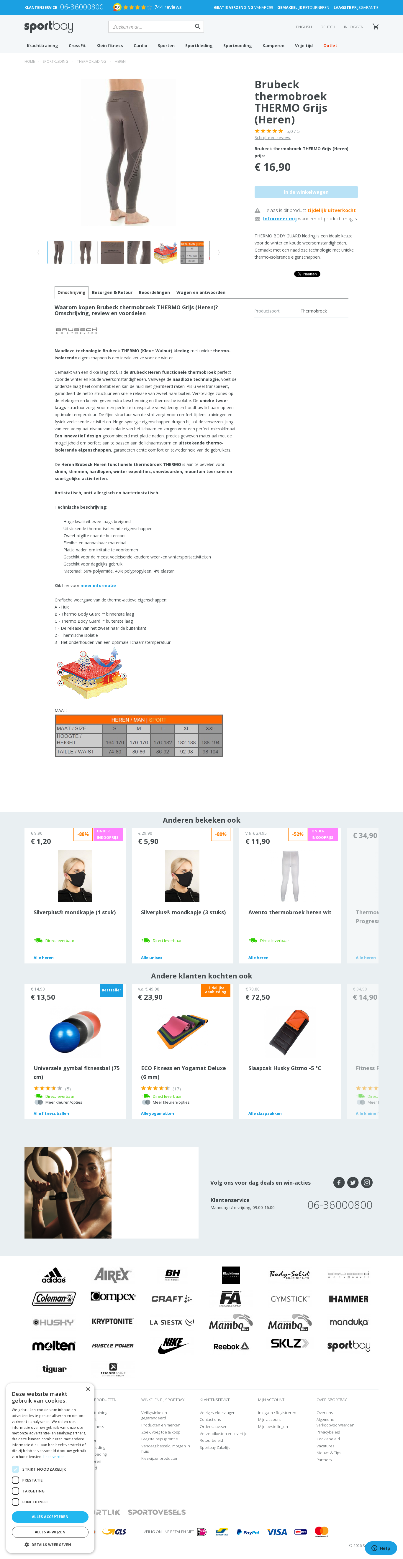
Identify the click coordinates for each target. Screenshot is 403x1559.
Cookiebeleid (328, 1438)
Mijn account (269, 1419)
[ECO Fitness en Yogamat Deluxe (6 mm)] (182, 1031)
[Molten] (54, 1345)
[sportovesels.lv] (156, 1513)
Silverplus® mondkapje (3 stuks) (183, 912)
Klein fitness (109, 45)
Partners (324, 1459)
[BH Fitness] (172, 1275)
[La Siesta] (172, 1322)
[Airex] (113, 1275)
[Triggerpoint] (113, 1369)
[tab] (112, 292)
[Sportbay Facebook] (339, 1182)
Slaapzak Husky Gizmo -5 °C (284, 1068)
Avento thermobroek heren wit (290, 912)
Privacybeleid (328, 1432)
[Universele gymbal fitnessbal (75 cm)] (75, 1031)
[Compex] (113, 1296)
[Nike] (172, 1345)
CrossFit (77, 45)
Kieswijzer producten (159, 1458)
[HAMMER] (349, 1298)
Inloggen (353, 26)
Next (363, 895)
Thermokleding (91, 61)
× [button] (88, 1389)
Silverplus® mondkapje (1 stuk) (75, 912)
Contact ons (210, 1419)
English (304, 26)
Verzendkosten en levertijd (224, 1433)
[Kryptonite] (113, 1320)
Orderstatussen (213, 1426)
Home (29, 61)
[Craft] (172, 1298)
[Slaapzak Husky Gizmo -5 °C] (290, 1031)
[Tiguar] (54, 1369)
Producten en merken (160, 1425)
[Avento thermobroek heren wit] (290, 875)
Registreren (286, 1412)
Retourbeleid (211, 1440)
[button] (50, 1544)
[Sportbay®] (349, 1345)
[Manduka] (349, 1322)
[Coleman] (54, 1298)
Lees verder (53, 1456)
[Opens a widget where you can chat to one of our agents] (381, 1548)
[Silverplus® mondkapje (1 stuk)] (75, 875)
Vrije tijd (304, 45)
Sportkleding (199, 45)
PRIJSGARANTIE (356, 7)
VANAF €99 (243, 7)
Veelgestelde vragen (217, 1412)
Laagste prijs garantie (159, 1438)
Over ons (325, 1412)
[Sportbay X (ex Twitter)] (353, 1182)
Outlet (330, 45)
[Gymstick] (290, 1298)
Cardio (140, 45)
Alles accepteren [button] (50, 1516)
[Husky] (54, 1322)
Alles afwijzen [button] (50, 1532)
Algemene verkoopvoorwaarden (335, 1422)
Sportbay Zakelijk (215, 1447)
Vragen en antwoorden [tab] (200, 292)
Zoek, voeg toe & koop (161, 1432)
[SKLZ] (290, 1342)
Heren (120, 61)
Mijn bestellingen (273, 1426)
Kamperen (273, 45)
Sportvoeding (237, 45)
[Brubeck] (349, 1275)
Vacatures (325, 1446)
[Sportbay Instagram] (367, 1182)
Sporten (166, 45)
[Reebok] (231, 1345)
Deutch (328, 26)
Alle (44, 957)
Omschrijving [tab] (72, 292)
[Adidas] (54, 1275)
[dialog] (50, 1468)
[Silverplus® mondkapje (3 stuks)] (182, 875)
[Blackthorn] (231, 1275)
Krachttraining (42, 45)
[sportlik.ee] (99, 1513)
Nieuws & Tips (329, 1452)
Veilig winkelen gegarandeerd (154, 1415)
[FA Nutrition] (231, 1298)
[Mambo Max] (231, 1322)
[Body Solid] (290, 1275)
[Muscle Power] (113, 1345)
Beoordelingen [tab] (154, 292)
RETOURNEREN (303, 7)
